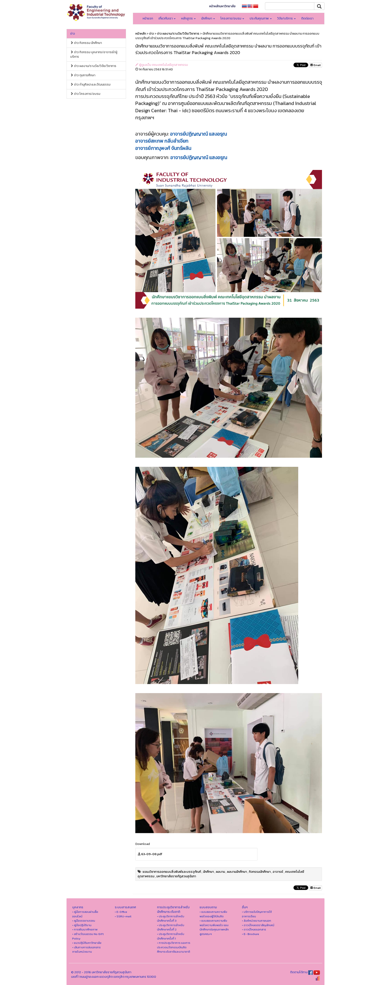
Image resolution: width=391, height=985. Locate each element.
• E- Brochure (250, 934)
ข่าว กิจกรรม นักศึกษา (87, 43)
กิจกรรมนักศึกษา (260, 871)
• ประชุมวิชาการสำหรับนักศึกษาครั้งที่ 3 (170, 918)
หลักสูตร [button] (187, 18)
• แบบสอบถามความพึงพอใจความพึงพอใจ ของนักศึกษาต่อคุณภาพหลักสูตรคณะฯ (214, 927)
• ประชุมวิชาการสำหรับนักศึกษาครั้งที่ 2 (170, 927)
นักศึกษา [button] (207, 18)
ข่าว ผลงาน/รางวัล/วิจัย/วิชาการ (94, 66)
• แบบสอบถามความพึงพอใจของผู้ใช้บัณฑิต (213, 914)
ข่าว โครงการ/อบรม (86, 93)
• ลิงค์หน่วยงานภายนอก (256, 920)
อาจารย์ (278, 871)
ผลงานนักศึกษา (237, 871)
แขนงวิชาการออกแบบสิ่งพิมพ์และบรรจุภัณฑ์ (172, 871)
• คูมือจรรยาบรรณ (83, 920)
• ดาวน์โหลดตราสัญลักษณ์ (258, 925)
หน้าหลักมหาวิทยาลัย (222, 6)
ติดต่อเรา (307, 18)
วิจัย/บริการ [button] (285, 18)
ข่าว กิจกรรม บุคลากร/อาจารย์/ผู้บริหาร (93, 54)
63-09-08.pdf (151, 854)
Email (317, 65)
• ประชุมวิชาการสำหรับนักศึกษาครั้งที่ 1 (170, 936)
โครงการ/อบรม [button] (231, 18)
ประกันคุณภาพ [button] (259, 18)
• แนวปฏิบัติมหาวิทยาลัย (86, 943)
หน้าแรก (148, 18)
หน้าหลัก (140, 33)
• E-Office (121, 912)
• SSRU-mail (123, 916)
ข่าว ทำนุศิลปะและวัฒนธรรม (91, 84)
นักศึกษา (208, 871)
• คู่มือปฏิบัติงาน (81, 925)
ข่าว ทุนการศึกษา (84, 75)
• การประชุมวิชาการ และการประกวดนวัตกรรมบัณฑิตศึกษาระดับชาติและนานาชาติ (173, 947)
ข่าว (72, 33)
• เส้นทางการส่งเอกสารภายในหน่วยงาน (86, 949)
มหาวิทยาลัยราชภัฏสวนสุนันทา (176, 876)
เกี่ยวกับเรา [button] (165, 18)
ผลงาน (220, 871)
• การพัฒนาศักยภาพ (85, 929)
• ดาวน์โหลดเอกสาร (254, 929)
